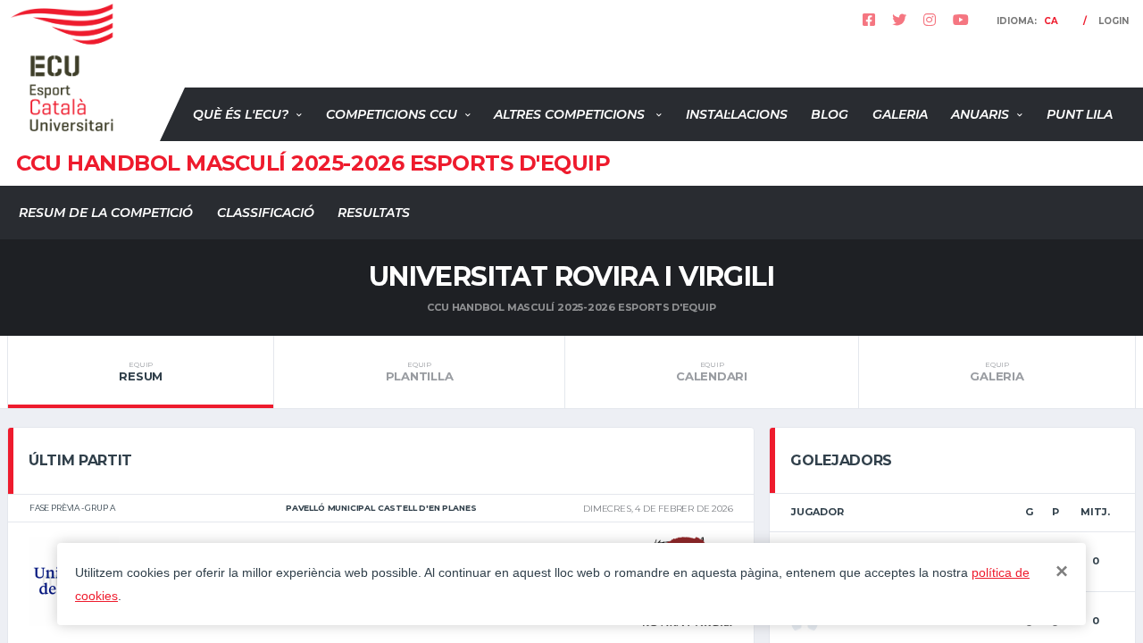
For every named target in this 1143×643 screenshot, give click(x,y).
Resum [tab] (141, 371)
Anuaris (980, 114)
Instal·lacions (737, 114)
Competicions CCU (391, 114)
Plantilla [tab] (420, 371)
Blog (829, 114)
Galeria (900, 114)
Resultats (374, 213)
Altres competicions (571, 114)
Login (1113, 21)
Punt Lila (1080, 114)
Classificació (265, 213)
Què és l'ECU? (240, 114)
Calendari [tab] (711, 371)
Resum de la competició (106, 213)
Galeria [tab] (996, 371)
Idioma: (1027, 21)
